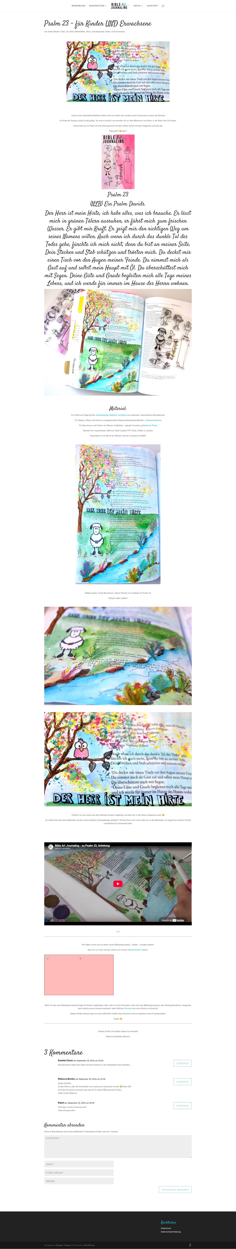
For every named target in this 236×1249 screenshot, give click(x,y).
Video (107, 31)
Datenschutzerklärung (171, 1231)
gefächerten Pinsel (149, 425)
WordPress (89, 1245)
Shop (88, 31)
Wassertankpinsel (153, 420)
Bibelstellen (80, 31)
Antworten (182, 1063)
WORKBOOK (79, 6)
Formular (128, 1008)
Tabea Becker (54, 31)
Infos (137, 6)
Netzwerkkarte (134, 949)
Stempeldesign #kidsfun (106, 415)
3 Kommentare (118, 31)
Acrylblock (122, 415)
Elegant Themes (63, 1245)
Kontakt (152, 6)
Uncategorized (98, 31)
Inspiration (96, 6)
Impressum (166, 1228)
